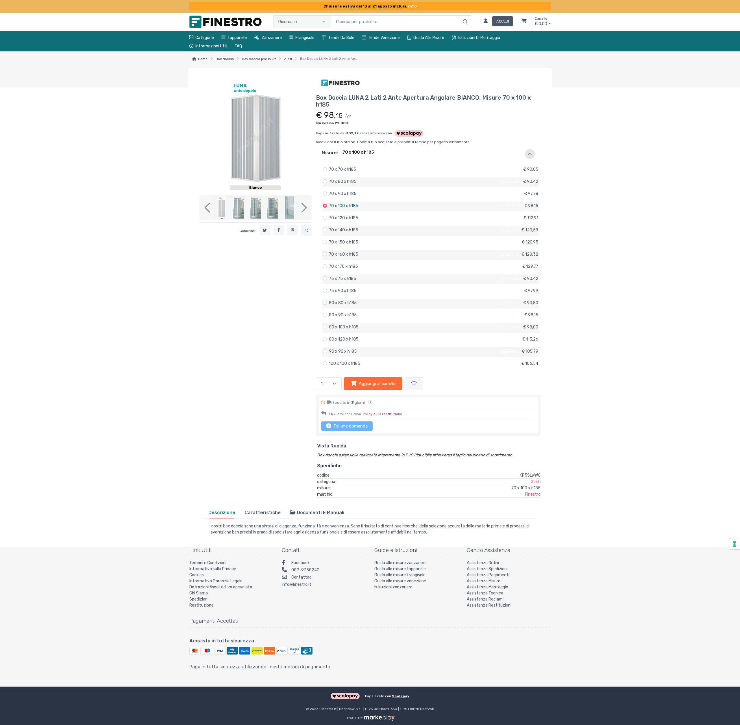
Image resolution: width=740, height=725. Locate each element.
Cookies (196, 574)
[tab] (222, 512)
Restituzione (201, 605)
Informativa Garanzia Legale (216, 581)
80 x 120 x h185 (343, 339)
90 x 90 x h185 (343, 351)
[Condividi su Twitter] (265, 230)
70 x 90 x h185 (342, 193)
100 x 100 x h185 (344, 363)
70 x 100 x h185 (343, 205)
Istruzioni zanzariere (393, 587)
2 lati (288, 59)
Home (203, 59)
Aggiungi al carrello (377, 383)
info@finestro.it (296, 584)
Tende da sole (341, 37)
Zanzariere (272, 37)
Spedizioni (198, 599)
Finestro (533, 494)
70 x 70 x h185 (342, 169)
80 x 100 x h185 (343, 327)
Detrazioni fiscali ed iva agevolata (220, 587)
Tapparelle (237, 37)
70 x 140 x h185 (343, 230)
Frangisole (304, 37)
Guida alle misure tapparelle (400, 568)
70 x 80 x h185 (342, 181)
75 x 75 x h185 (342, 278)
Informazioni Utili (211, 46)
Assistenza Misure (483, 581)
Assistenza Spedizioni (487, 568)
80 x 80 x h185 (343, 302)
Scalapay (400, 696)
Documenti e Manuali (320, 512)
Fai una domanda (350, 426)
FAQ (238, 46)
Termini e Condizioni (207, 562)
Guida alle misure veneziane (400, 581)
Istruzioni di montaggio (479, 37)
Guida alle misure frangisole (400, 574)
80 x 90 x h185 (343, 315)
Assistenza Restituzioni (489, 605)
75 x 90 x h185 (342, 290)
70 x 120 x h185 (343, 217)
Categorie (204, 37)
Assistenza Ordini (483, 562)
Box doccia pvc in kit (259, 59)
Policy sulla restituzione (382, 414)
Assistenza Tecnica (485, 593)
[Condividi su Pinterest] (292, 230)
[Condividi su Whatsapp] (306, 230)
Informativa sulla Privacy (212, 568)
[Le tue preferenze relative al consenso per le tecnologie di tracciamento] (734, 543)
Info (412, 6)
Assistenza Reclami (485, 599)
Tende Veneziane (384, 37)
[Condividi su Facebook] (278, 230)
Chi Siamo (198, 593)
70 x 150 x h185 (343, 242)
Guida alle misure (428, 37)
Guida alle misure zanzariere (400, 562)
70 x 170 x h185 (343, 266)
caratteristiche (263, 512)
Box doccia (225, 59)
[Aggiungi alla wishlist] (414, 383)
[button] (428, 154)
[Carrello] (524, 21)
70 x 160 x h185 (343, 254)
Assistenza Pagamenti (488, 574)
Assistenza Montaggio (487, 587)
